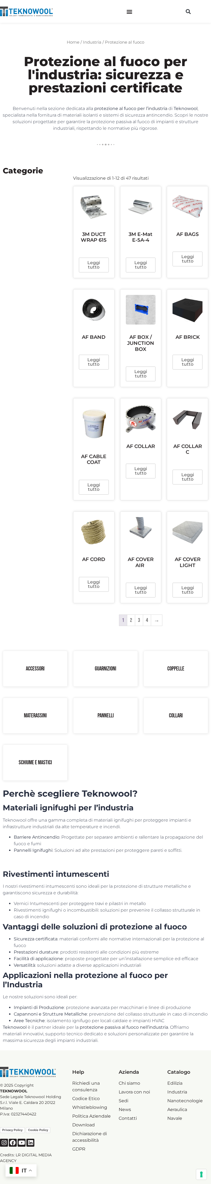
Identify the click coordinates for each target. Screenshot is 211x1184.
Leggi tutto (93, 265)
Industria (92, 42)
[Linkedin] (30, 1143)
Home (73, 42)
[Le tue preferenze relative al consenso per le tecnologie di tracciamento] (201, 1174)
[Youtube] (22, 1143)
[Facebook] (13, 1143)
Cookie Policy (38, 1130)
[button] (129, 11)
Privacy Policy (12, 1130)
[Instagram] (4, 1143)
